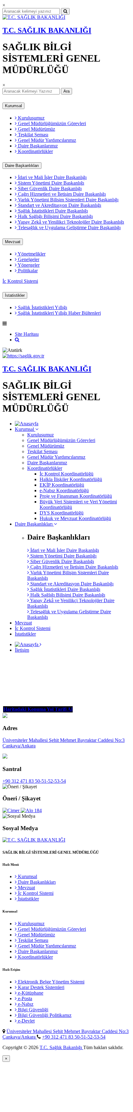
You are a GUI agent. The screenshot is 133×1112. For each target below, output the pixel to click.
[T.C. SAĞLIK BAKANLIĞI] (33, 17)
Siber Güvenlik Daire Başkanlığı (49, 188)
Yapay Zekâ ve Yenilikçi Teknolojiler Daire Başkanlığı (70, 222)
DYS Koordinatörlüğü (62, 512)
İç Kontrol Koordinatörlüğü (66, 473)
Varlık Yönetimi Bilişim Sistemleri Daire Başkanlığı (67, 199)
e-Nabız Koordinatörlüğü (64, 490)
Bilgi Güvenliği (32, 1009)
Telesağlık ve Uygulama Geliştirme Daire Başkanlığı (69, 227)
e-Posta (24, 998)
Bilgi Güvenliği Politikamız (44, 1015)
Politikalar (27, 270)
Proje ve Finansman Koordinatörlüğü (76, 496)
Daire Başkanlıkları (22, 165)
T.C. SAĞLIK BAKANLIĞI (46, 30)
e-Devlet (26, 1020)
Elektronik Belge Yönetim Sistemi (50, 981)
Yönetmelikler (31, 253)
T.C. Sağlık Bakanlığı (61, 1047)
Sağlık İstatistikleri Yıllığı (42, 307)
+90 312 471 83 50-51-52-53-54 (34, 781)
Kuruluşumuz (31, 117)
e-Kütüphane (30, 993)
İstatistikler (15, 295)
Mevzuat (12, 241)
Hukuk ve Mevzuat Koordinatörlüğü (75, 518)
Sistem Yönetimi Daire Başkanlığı (50, 183)
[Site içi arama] (17, 339)
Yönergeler (28, 265)
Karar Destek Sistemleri (40, 987)
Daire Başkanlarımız (37, 145)
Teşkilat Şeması (32, 134)
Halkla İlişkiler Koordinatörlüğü (71, 479)
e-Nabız (25, 1004)
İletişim (22, 650)
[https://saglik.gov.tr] (23, 355)
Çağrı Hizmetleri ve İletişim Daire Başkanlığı (61, 194)
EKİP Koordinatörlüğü (62, 485)
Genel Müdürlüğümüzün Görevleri (51, 123)
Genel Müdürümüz (36, 129)
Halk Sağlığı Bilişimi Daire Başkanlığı (55, 216)
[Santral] (4, 757)
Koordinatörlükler (35, 151)
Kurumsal (13, 105)
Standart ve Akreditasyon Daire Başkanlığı (59, 205)
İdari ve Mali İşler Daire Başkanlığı (52, 177)
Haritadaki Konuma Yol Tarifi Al (37, 709)
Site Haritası (27, 334)
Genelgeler (28, 259)
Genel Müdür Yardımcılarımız (46, 140)
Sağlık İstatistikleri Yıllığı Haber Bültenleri (59, 313)
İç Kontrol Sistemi (20, 281)
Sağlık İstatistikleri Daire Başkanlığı (52, 210)
